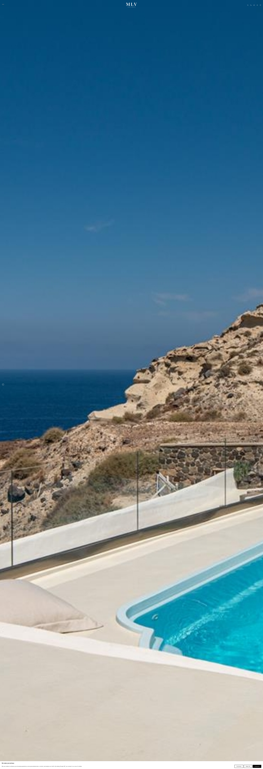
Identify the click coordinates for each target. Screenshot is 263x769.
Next (259, 384)
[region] (131, 765)
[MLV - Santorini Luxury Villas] (131, 7)
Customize (238, 766)
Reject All (248, 766)
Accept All (257, 766)
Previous (3, 384)
